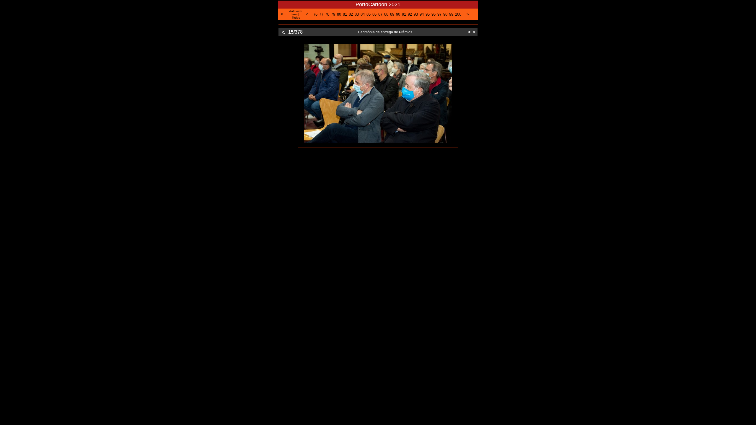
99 (451, 14)
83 (357, 14)
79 (333, 14)
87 (380, 14)
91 (404, 14)
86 (374, 14)
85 (368, 14)
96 (433, 14)
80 (339, 14)
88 (386, 14)
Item (294, 14)
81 (345, 14)
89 (392, 14)
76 (315, 14)
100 (458, 14)
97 (439, 14)
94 (422, 14)
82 (351, 14)
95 (428, 14)
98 (445, 14)
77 (321, 14)
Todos (296, 17)
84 (363, 14)
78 (327, 14)
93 (416, 14)
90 (398, 14)
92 (410, 14)
